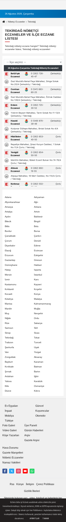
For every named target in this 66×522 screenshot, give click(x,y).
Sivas (36, 333)
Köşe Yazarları (10, 435)
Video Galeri (9, 430)
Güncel (39, 405)
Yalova (8, 381)
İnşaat (8, 410)
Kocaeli (8, 294)
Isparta (37, 270)
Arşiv (27, 435)
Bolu (36, 226)
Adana (8, 197)
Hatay (8, 270)
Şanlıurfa (9, 347)
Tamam (45, 518)
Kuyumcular (42, 410)
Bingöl (37, 221)
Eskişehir (38, 255)
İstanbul (38, 275)
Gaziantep (10, 260)
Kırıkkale (9, 366)
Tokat (36, 337)
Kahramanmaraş (42, 304)
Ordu (36, 318)
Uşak (36, 347)
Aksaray (38, 357)
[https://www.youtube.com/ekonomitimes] (25, 471)
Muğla (37, 308)
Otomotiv (40, 415)
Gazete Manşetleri (12, 452)
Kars (36, 279)
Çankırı (37, 236)
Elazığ (8, 250)
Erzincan (38, 250)
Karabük (38, 381)
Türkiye (9, 420)
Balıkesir (38, 216)
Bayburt (9, 362)
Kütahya (9, 299)
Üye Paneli (30, 425)
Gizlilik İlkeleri (32, 491)
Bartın (37, 371)
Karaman (38, 362)
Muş (7, 313)
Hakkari (38, 265)
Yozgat (37, 352)
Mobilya (9, 415)
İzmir (7, 279)
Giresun (38, 260)
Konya (37, 294)
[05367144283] (32, 471)
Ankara (37, 207)
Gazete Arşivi (31, 440)
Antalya (8, 212)
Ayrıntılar (34, 518)
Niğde (8, 318)
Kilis (7, 386)
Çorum (8, 241)
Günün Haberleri (33, 430)
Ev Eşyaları (11, 405)
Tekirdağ (9, 337)
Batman (38, 366)
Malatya (38, 299)
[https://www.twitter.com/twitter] (11, 471)
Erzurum (9, 255)
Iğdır (36, 376)
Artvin (37, 212)
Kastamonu (10, 284)
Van (7, 352)
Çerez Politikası (45, 484)
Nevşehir (38, 313)
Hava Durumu (10, 447)
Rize (7, 323)
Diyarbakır (10, 245)
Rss (12, 484)
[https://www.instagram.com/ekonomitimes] (18, 471)
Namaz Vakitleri (11, 462)
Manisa (8, 304)
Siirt (36, 328)
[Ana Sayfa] (3, 22)
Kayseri (37, 284)
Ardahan (9, 376)
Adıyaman (39, 197)
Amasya (9, 207)
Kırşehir (38, 289)
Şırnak (8, 371)
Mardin (8, 308)
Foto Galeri (8, 425)
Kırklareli (9, 289)
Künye (20, 484)
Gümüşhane (11, 265)
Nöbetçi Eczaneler (16, 22)
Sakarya (38, 323)
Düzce (8, 391)
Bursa (37, 231)
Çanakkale (10, 236)
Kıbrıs (37, 391)
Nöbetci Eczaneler (12, 457)
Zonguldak (10, 357)
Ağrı (36, 202)
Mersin (8, 275)
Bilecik (8, 221)
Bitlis (7, 226)
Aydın (8, 216)
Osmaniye (39, 386)
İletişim (30, 484)
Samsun (9, 328)
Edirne (37, 245)
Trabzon (9, 342)
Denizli (37, 241)
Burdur (8, 231)
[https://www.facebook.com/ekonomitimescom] (4, 471)
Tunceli (37, 342)
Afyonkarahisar (12, 202)
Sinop (8, 333)
